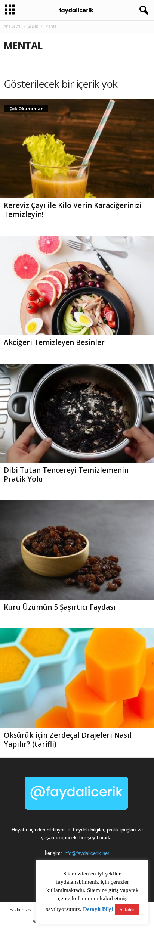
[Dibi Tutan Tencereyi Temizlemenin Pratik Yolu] (77, 413)
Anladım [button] (127, 909)
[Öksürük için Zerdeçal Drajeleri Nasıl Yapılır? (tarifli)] (77, 678)
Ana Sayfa (12, 26)
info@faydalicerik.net (86, 853)
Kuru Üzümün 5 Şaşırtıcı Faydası (60, 607)
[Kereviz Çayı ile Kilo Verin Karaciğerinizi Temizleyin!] (77, 148)
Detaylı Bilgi (98, 909)
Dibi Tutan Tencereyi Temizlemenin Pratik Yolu (66, 474)
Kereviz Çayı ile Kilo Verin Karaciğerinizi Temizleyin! (73, 209)
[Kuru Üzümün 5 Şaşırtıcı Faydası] (77, 550)
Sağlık (33, 26)
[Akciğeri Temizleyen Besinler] (77, 285)
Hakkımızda (21, 909)
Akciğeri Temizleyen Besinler (54, 342)
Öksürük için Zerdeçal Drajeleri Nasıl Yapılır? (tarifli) (68, 739)
